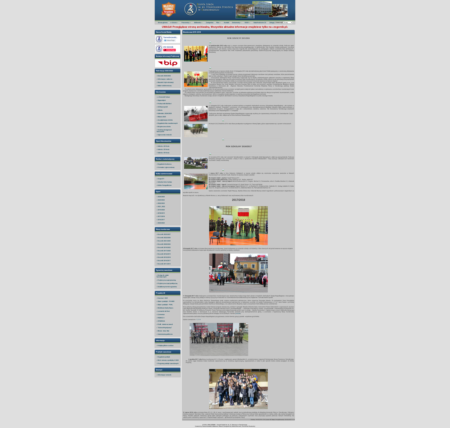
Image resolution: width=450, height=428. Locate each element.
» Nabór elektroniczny (164, 86)
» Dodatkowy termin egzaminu (167, 287)
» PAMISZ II (160, 318)
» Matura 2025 (161, 117)
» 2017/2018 (161, 216)
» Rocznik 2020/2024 (164, 244)
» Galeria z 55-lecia (163, 149)
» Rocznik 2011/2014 (164, 264)
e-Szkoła (173, 22)
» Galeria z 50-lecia (163, 153)
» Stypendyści (161, 100)
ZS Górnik (168, 47)
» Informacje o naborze (164, 79)
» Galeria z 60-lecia (163, 146)
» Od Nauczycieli (162, 107)
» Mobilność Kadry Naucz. (165, 308)
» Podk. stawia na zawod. (165, 324)
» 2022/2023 (161, 203)
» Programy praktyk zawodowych (167, 363)
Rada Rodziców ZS (260, 22)
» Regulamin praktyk (163, 357)
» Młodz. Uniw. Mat (163, 331)
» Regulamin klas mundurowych (167, 123)
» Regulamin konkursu (164, 164)
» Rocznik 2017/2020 (164, 251)
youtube (237, 313)
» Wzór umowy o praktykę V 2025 (168, 360)
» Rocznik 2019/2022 (164, 247)
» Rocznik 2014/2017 (164, 260)
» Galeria (159, 110)
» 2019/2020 (161, 210)
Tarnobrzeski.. (170, 37)
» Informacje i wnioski (164, 375)
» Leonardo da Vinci (163, 311)
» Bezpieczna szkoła (164, 126)
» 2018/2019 (161, 213)
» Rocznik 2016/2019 (164, 254)
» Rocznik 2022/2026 (164, 237)
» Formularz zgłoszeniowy (165, 167)
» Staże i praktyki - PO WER (165, 301)
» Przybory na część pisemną (166, 280)
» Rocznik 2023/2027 (164, 234)
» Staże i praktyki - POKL (165, 304)
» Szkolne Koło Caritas (164, 182)
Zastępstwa (209, 22)
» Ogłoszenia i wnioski (164, 135)
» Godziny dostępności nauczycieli (164, 130)
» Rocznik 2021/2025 (164, 241)
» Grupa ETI (160, 179)
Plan (217, 22)
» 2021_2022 (161, 206)
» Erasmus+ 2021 (162, 298)
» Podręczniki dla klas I (164, 103)
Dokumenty (236, 22)
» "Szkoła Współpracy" (164, 327)
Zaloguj (271, 22)
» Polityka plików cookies (165, 345)
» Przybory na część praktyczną (167, 283)
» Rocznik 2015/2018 (164, 257)
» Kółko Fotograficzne (164, 185)
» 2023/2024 (161, 200)
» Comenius (161, 314)
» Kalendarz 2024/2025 (164, 113)
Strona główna (162, 22)
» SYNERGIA (161, 321)
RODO (247, 22)
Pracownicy (185, 22)
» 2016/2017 (161, 220)
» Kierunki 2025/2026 (164, 76)
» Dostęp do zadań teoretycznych (163, 276)
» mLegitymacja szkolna (164, 120)
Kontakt (226, 22)
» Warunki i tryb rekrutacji (165, 82)
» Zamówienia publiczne (165, 334)
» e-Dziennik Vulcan (163, 97)
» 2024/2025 (161, 197)
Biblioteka (197, 22)
